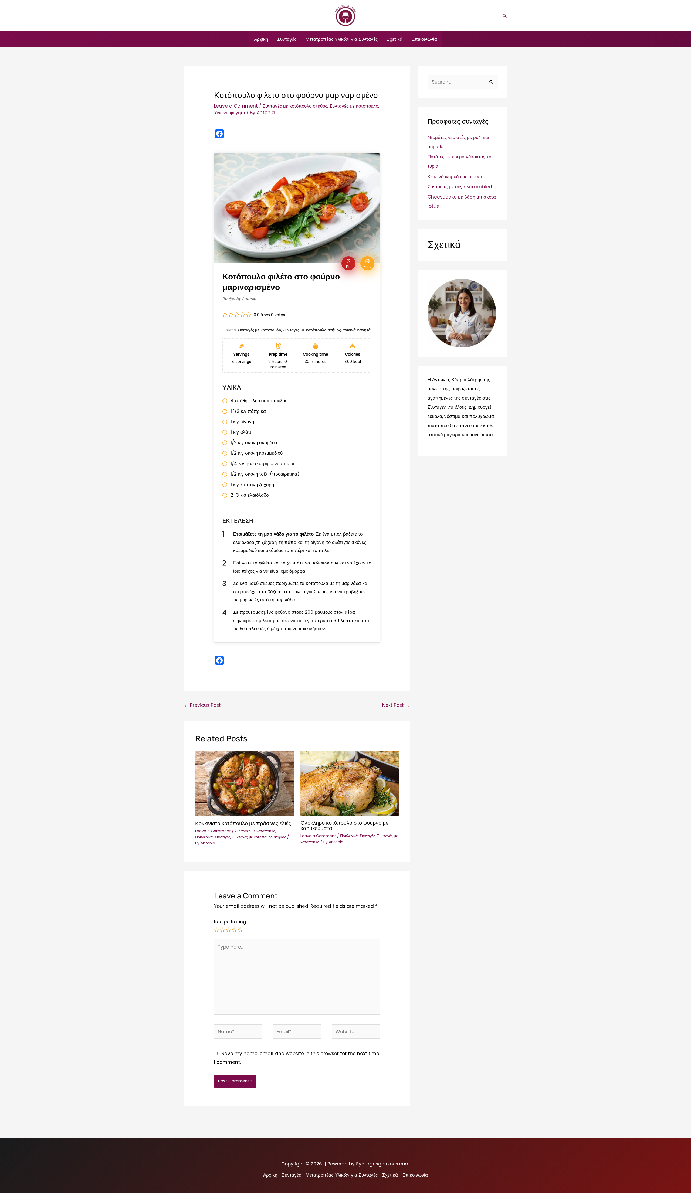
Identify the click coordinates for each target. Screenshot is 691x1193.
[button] (504, 15)
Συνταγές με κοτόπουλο (353, 106)
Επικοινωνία (424, 39)
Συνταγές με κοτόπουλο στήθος (295, 106)
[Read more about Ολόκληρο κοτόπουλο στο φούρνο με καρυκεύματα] (349, 782)
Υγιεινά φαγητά (229, 112)
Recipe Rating (230, 921)
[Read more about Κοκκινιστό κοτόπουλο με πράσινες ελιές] (244, 783)
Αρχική (261, 39)
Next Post (396, 705)
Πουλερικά (204, 837)
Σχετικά (394, 39)
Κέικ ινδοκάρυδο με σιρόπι (455, 176)
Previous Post (202, 705)
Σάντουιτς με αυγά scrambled (460, 186)
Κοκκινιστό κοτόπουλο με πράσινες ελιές (243, 823)
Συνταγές (286, 39)
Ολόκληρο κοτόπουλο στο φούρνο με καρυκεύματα (344, 825)
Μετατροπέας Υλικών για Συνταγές (342, 39)
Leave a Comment (236, 106)
